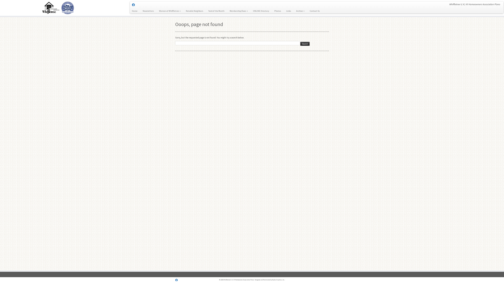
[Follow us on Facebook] (134, 5)
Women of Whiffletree (169, 11)
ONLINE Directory (261, 11)
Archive (299, 11)
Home (134, 11)
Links (288, 11)
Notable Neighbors (194, 11)
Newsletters (148, 11)
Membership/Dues (238, 11)
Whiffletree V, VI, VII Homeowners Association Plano (238, 280)
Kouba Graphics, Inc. (278, 280)
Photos (277, 11)
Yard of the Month (216, 11)
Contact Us (315, 11)
